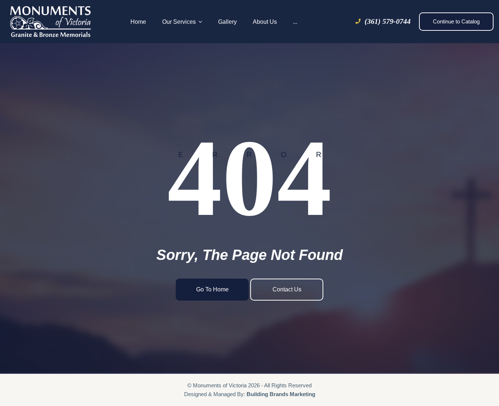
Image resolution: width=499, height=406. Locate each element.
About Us (265, 22)
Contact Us (287, 289)
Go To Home (212, 289)
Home (138, 22)
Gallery (227, 22)
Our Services (179, 22)
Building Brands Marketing (281, 394)
